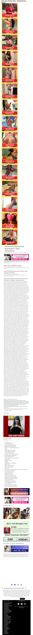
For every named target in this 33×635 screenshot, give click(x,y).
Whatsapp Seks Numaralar (8, 605)
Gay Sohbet (6, 631)
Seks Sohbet (6, 633)
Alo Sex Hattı (6, 614)
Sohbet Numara (6, 608)
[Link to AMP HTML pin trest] (21, 585)
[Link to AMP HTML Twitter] (11, 585)
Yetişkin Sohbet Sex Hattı (8, 611)
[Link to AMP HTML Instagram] (18, 585)
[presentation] (28, 513)
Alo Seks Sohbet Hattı (7, 616)
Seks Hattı (5, 625)
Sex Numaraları (6, 604)
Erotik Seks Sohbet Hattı (8, 619)
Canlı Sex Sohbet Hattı (7, 617)
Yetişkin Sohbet (6, 632)
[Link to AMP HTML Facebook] (14, 585)
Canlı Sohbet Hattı (7, 618)
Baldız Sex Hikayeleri (14, 252)
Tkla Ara (22, 598)
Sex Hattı (5, 613)
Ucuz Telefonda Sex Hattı (8, 602)
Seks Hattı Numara (7, 628)
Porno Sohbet (6, 615)
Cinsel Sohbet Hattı (7, 609)
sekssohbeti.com (21, 607)
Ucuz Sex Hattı (6, 607)
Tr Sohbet (5, 630)
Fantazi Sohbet (6, 606)
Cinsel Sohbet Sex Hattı (7, 610)
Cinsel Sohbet (6, 629)
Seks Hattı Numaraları (7, 252)
